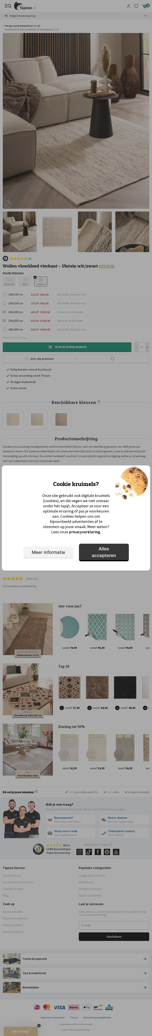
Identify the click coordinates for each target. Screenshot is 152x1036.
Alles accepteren (104, 552)
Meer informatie (48, 552)
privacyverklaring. (85, 531)
